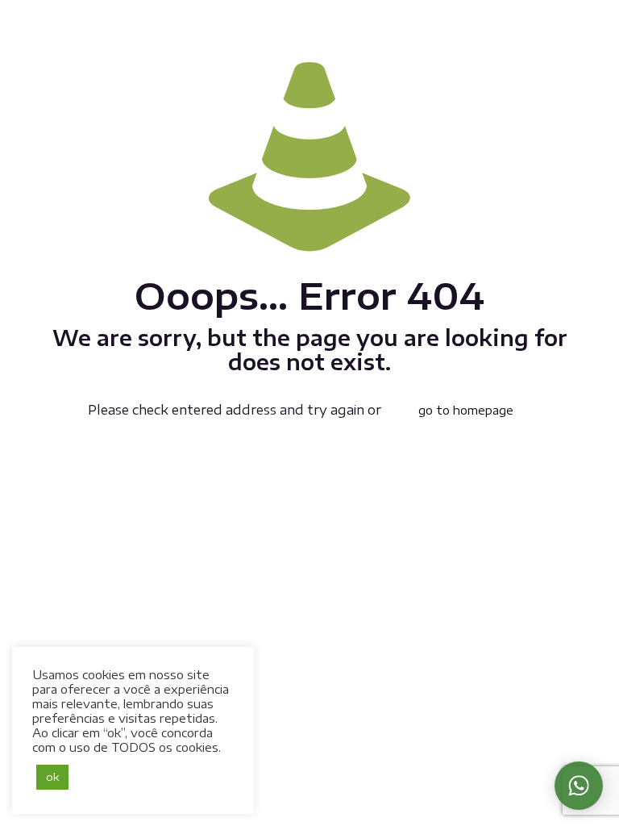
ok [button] (52, 776)
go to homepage (465, 410)
